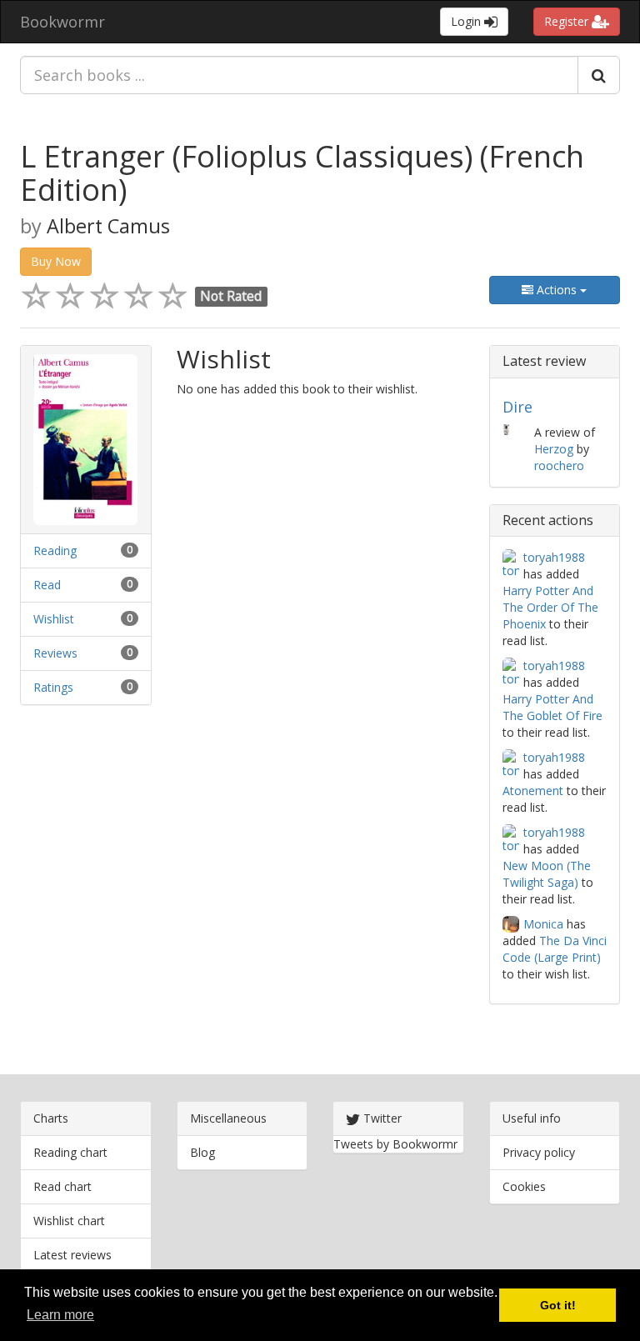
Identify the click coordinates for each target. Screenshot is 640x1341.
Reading (55, 550)
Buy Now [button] (56, 261)
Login (467, 21)
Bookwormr (62, 22)
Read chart (62, 1186)
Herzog (553, 449)
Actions (556, 290)
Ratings (53, 687)
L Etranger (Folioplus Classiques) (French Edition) (302, 173)
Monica (543, 924)
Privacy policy (538, 1152)
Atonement (532, 790)
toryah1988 (554, 557)
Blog (202, 1152)
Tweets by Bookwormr (395, 1144)
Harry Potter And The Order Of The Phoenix (550, 607)
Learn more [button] (60, 1315)
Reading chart (70, 1152)
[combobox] (299, 75)
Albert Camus (108, 226)
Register (568, 21)
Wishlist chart (69, 1220)
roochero (559, 465)
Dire (517, 407)
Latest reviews (72, 1255)
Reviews (55, 653)
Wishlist (53, 619)
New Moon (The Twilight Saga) (546, 874)
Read (47, 585)
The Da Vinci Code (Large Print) (554, 949)
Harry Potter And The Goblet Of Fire (552, 707)
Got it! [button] (558, 1305)
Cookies (524, 1186)
